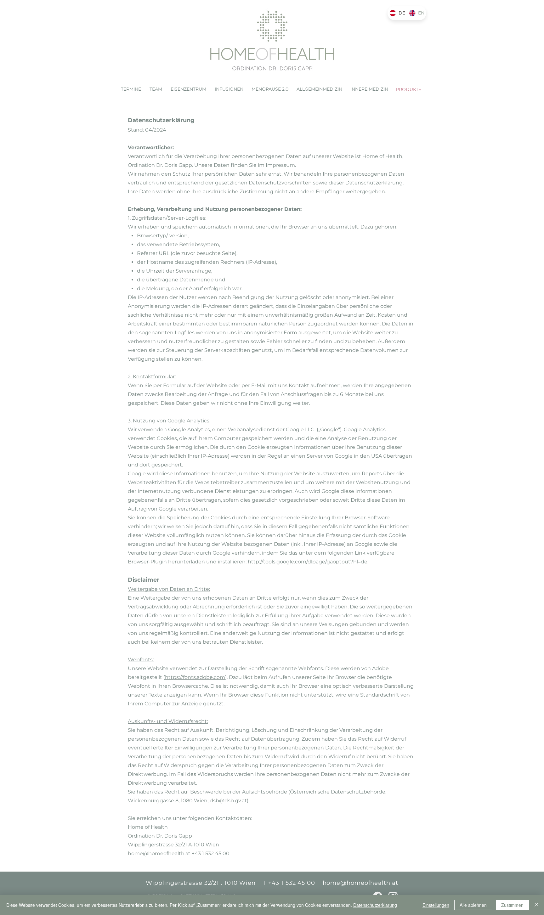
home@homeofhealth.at (159, 853)
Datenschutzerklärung (375, 905)
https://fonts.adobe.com (195, 677)
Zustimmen (512, 905)
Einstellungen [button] (435, 905)
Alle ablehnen (473, 905)
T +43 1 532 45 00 (289, 882)
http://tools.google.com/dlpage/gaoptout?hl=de (307, 562)
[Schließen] (536, 905)
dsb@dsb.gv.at (228, 801)
